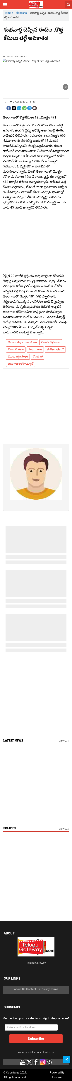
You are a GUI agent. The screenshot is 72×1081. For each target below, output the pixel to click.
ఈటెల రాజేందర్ (55, 349)
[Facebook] (8, 108)
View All (64, 741)
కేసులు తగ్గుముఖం (18, 356)
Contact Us (33, 989)
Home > (9, 12)
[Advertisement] (24, 46)
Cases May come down (22, 342)
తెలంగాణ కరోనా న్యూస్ (20, 363)
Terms (54, 989)
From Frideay (16, 349)
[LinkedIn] (19, 108)
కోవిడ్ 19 (37, 356)
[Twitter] (14, 108)
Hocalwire (57, 1077)
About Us (19, 989)
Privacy (45, 989)
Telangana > (22, 12)
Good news (35, 349)
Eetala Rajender (50, 342)
